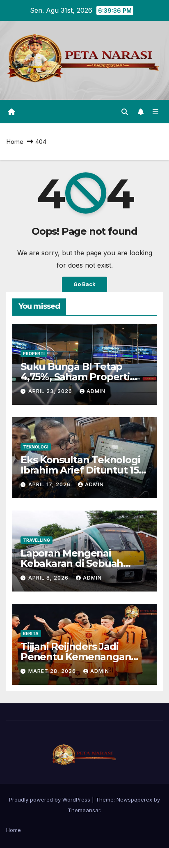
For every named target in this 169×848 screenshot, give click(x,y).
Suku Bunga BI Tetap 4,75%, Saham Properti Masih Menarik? (75, 376)
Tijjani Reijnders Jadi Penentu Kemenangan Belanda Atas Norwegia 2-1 (84, 656)
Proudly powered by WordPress (50, 799)
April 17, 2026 (50, 484)
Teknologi (35, 446)
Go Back (84, 284)
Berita (31, 633)
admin (96, 391)
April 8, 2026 (49, 578)
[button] (124, 112)
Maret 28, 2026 (53, 671)
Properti (34, 353)
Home (14, 142)
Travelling (36, 540)
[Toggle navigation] (155, 111)
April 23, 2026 (51, 391)
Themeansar (84, 810)
